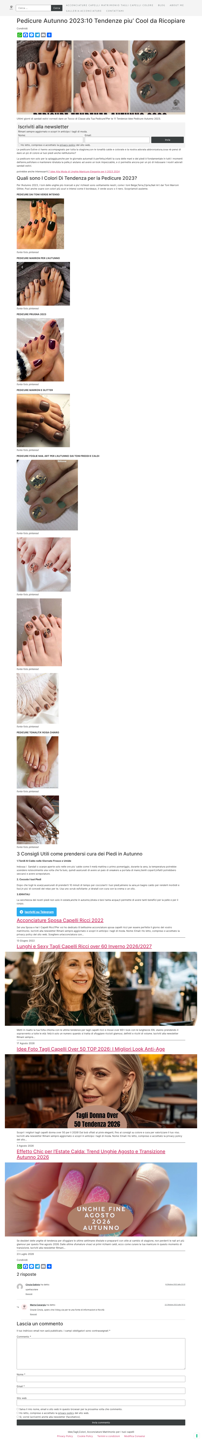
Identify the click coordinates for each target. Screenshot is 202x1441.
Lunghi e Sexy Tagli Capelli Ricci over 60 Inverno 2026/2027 (84, 946)
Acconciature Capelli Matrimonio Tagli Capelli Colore (110, 5)
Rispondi (29, 1294)
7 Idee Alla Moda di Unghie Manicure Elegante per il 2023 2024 (84, 171)
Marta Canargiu (38, 1305)
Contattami (115, 10)
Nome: (21, 135)
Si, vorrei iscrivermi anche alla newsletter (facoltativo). (49, 1417)
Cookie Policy (85, 1436)
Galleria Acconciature (84, 10)
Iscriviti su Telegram (39, 912)
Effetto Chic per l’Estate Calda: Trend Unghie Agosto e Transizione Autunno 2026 (91, 1154)
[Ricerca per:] (39, 8)
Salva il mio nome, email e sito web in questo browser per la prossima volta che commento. (70, 1409)
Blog (161, 5)
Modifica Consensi (134, 1436)
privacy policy (67, 144)
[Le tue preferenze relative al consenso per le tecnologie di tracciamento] (197, 1436)
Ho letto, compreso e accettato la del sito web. (56, 145)
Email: (88, 135)
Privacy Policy (65, 1436)
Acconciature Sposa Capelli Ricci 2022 (60, 920)
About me (177, 5)
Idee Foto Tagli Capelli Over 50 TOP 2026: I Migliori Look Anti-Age (91, 1049)
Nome (21, 1374)
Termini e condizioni (108, 1436)
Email (21, 1386)
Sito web (22, 1398)
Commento (24, 1336)
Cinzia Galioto (33, 1284)
